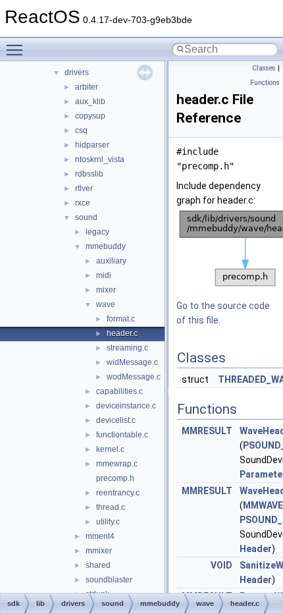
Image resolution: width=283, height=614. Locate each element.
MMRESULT (207, 431)
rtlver (84, 188)
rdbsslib (89, 174)
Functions (265, 82)
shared (98, 565)
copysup (90, 116)
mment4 (100, 536)
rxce (82, 203)
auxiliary (111, 260)
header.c (122, 333)
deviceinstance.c (126, 405)
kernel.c (110, 449)
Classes (264, 68)
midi (103, 275)
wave (105, 304)
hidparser (92, 145)
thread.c (110, 507)
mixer (106, 289)
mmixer (99, 550)
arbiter (86, 87)
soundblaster (109, 579)
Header (256, 549)
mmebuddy (106, 246)
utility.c (108, 521)
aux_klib (90, 101)
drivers (76, 72)
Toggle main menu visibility (17, 49)
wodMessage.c (134, 376)
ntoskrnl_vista (99, 159)
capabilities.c (119, 391)
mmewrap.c (117, 463)
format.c (121, 318)
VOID (221, 565)
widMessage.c (132, 362)
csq (81, 130)
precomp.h (115, 478)
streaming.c (127, 347)
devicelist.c (116, 420)
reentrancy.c (118, 492)
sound (86, 217)
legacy (97, 232)
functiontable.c (122, 434)
